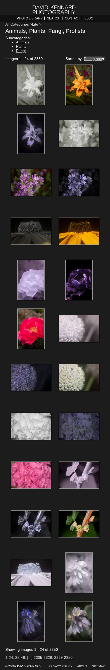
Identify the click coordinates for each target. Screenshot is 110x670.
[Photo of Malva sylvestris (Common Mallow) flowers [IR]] (79, 134)
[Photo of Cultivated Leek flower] (79, 378)
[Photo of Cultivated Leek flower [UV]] (31, 378)
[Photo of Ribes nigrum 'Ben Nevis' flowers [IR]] (79, 476)
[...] (30, 657)
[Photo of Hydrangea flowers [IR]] (31, 427)
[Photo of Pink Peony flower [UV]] (79, 280)
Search (54, 18)
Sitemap (98, 666)
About (82, 666)
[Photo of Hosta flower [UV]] (31, 622)
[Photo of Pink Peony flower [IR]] (31, 280)
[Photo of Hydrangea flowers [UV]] (79, 427)
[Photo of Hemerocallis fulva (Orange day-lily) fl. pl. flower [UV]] (31, 134)
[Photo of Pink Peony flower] (31, 329)
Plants (21, 46)
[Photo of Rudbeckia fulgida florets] (79, 232)
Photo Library (30, 18)
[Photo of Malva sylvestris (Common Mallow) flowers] (31, 183)
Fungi (21, 51)
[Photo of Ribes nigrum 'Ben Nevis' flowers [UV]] (31, 524)
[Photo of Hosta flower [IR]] (79, 573)
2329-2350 (63, 657)
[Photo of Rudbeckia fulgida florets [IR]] (31, 573)
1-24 (9, 657)
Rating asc (93, 59)
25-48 (20, 657)
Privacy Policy (60, 666)
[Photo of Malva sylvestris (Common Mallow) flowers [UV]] (79, 183)
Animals (22, 42)
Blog (88, 18)
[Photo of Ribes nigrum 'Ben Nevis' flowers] (79, 524)
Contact (72, 18)
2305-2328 (43, 657)
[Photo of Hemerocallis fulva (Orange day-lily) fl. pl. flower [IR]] (31, 85)
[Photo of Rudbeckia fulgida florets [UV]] (31, 232)
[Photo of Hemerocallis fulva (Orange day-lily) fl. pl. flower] (79, 85)
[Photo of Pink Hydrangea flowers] (31, 476)
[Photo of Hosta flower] (79, 622)
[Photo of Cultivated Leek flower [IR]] (79, 329)
